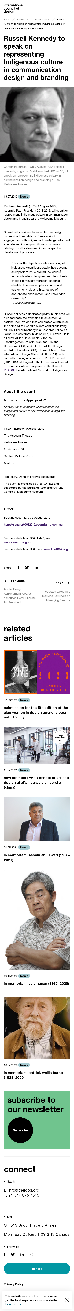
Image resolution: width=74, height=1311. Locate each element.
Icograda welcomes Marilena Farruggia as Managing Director (56, 596)
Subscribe (20, 1130)
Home (7, 19)
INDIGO (9, 370)
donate (37, 1268)
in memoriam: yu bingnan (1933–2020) (36, 983)
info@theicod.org (24, 1190)
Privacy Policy (14, 1284)
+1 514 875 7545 (23, 1195)
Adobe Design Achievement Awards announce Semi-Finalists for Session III (20, 596)
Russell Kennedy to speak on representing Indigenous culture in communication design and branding (34, 24)
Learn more (13, 1304)
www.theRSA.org (56, 549)
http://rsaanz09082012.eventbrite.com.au (33, 524)
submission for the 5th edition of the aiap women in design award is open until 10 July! (36, 712)
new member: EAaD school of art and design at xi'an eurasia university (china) (36, 782)
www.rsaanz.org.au (17, 542)
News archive (42, 19)
